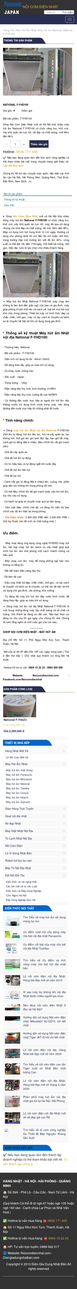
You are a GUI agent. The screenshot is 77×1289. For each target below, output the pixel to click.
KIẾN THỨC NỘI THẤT (19, 908)
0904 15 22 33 (58, 1238)
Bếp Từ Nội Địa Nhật (18, 868)
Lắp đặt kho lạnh (13, 165)
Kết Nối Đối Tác (15, 875)
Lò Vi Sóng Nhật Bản (18, 853)
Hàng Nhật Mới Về (16, 751)
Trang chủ (8, 30)
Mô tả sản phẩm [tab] (13, 194)
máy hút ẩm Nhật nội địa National (34, 430)
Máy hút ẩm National (50, 30)
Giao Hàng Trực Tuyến (19, 808)
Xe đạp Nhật (13, 823)
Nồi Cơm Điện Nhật (25, 216)
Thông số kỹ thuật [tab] (14, 199)
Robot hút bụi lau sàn (18, 860)
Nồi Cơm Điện (14, 845)
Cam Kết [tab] (9, 205)
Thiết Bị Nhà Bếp (17, 743)
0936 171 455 (27, 151)
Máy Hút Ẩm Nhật (16, 764)
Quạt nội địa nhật (16, 816)
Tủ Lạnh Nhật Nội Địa (18, 838)
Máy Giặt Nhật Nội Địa (19, 831)
